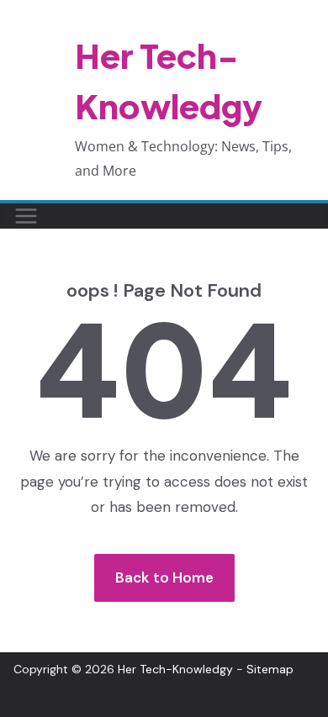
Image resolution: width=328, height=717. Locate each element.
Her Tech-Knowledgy (175, 669)
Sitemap (270, 669)
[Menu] (26, 216)
